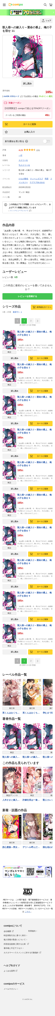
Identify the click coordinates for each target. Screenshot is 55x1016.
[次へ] (37, 321)
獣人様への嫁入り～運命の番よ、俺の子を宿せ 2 (34, 366)
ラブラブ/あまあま (37, 182)
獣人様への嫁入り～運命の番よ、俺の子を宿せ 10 (34, 627)
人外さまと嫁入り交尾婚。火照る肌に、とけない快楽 (11, 800)
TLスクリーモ (24, 165)
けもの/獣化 (23, 179)
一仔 (20, 155)
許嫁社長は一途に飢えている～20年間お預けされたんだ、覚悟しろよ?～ (32, 800)
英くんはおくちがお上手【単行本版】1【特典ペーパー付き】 (11, 712)
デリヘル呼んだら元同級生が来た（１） (31, 847)
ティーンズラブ (36, 179)
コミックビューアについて (19, 210)
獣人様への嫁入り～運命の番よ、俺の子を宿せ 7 (34, 529)
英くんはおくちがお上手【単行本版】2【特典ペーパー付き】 (32, 712)
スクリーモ (23, 160)
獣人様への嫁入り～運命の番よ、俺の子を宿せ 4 (34, 431)
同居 (46, 179)
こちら (28, 911)
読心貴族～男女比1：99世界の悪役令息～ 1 (11, 847)
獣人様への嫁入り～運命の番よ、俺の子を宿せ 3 (34, 398)
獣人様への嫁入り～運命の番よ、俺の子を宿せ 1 (34, 333)
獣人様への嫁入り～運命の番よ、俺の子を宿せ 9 (34, 594)
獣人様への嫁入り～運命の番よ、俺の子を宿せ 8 (34, 562)
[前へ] (17, 321)
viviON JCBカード (11, 96)
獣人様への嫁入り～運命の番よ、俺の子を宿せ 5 (34, 464)
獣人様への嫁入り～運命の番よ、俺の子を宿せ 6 (34, 496)
